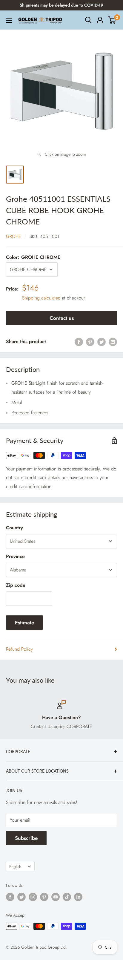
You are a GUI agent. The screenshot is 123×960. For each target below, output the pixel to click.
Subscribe (26, 838)
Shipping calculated (41, 297)
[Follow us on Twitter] (21, 897)
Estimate (24, 622)
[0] (112, 20)
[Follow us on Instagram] (33, 897)
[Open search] (88, 20)
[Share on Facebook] (79, 341)
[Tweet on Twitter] (101, 341)
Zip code (15, 585)
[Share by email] (113, 341)
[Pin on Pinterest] (90, 341)
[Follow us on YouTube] (55, 897)
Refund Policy (19, 649)
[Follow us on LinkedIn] (78, 897)
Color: (33, 257)
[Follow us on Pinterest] (44, 897)
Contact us (62, 318)
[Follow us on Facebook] (10, 897)
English (15, 866)
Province (15, 556)
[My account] (100, 20)
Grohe (13, 236)
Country (14, 527)
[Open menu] (9, 20)
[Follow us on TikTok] (67, 897)
